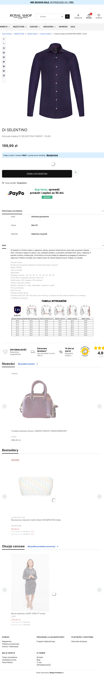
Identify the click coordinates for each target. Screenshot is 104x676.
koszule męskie (45, 34)
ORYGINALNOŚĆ (44, 665)
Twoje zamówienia (9, 657)
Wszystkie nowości (26, 364)
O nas (39, 662)
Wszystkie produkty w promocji (41, 546)
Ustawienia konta (9, 660)
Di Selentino (14, 130)
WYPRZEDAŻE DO (52, 2)
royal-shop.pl (6, 34)
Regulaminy (7, 641)
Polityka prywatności (10, 644)
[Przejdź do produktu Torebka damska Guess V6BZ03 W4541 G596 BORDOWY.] (39, 400)
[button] (67, 16)
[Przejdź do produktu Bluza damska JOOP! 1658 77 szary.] (30, 582)
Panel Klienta (7, 662)
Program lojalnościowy (46, 641)
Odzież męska (32, 34)
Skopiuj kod (52, 155)
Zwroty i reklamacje (10, 646)
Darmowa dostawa (79, 641)
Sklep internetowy (49, 673)
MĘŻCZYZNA (19, 34)
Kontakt (40, 657)
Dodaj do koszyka (37, 173)
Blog (38, 660)
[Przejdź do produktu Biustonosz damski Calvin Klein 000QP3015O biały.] (36, 486)
